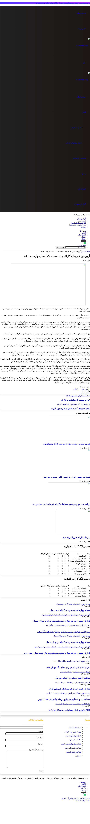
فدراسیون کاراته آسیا (73, 752)
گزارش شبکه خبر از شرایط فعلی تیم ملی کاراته (69, 689)
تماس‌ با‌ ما (82, 221)
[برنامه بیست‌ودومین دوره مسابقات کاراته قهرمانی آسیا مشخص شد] (68, 500)
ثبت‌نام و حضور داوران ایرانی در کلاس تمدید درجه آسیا (67, 477)
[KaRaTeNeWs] (83, 46)
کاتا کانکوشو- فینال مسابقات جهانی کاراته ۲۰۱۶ (69, 710)
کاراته (75, 389)
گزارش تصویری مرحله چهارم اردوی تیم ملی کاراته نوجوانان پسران (61, 621)
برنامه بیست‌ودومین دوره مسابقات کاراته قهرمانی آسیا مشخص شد (61, 504)
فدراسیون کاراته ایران (73, 735)
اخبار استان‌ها (76, 127)
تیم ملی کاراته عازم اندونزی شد (76, 537)
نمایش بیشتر (85, 393)
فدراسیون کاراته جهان (73, 748)
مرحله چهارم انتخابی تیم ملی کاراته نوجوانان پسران (68, 642)
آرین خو (85, 389)
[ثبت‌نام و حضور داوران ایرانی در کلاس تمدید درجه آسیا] (68, 473)
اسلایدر (83, 251)
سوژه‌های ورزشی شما (77, 225)
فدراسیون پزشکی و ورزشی (71, 744)
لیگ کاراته (82, 189)
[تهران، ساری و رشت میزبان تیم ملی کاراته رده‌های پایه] (68, 440)
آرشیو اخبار (81, 218)
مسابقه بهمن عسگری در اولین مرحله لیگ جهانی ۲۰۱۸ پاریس (64, 699)
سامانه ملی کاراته (74, 740)
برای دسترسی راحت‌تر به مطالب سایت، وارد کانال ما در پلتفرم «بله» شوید (63, 3)
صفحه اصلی (81, 97)
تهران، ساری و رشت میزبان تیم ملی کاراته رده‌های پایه (66, 444)
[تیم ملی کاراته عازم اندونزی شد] (72, 533)
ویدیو (84, 173)
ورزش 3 (78, 756)
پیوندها (83, 227)
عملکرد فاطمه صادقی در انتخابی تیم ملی (72, 678)
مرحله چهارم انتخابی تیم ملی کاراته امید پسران (70, 610)
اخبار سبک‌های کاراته (73, 143)
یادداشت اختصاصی (79, 158)
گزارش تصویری (80, 204)
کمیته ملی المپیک (75, 727)
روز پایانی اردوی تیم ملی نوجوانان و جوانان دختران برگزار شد (63, 631)
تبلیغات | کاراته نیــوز (78, 223)
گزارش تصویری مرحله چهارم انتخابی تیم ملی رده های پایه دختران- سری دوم (57, 653)
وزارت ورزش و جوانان (73, 731)
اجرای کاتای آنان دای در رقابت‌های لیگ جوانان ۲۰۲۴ (68, 667)
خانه (88, 251)
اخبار (84, 112)
